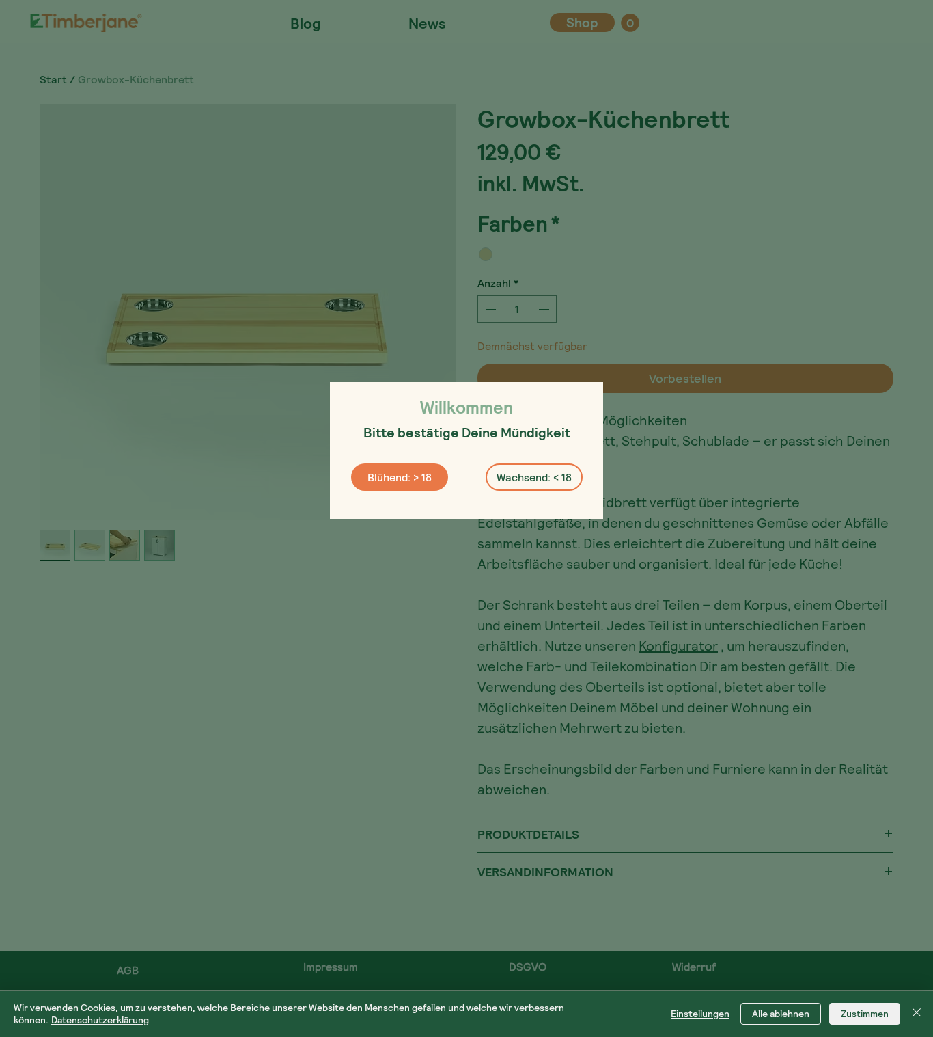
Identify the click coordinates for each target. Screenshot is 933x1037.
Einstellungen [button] (700, 1013)
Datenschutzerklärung (100, 1019)
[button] (399, 477)
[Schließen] (916, 1013)
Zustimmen (865, 1013)
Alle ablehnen (780, 1013)
